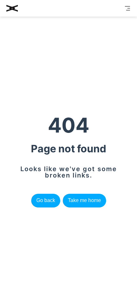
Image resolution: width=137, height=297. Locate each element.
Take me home (84, 200)
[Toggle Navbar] (127, 8)
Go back (45, 200)
